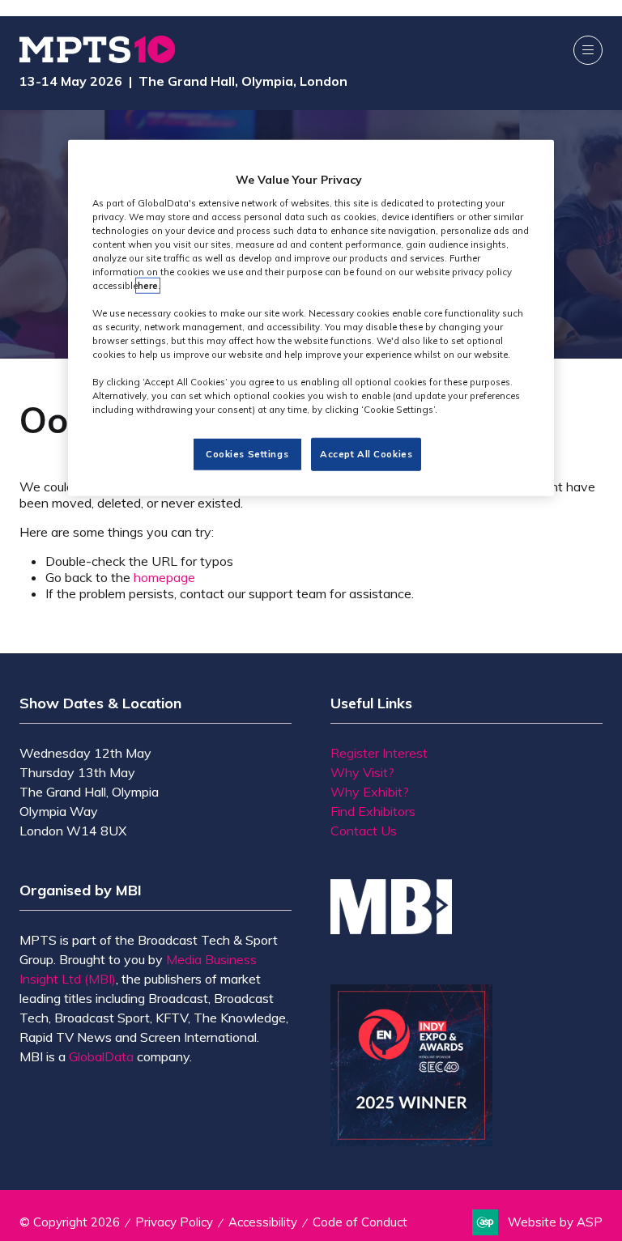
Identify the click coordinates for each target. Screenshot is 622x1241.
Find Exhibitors (372, 811)
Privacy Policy (174, 1222)
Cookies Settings (247, 453)
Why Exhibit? (369, 792)
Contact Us (363, 830)
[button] (588, 50)
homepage (164, 577)
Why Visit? (362, 772)
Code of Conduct (360, 1222)
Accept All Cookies (366, 453)
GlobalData (101, 1056)
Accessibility (262, 1222)
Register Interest (379, 753)
